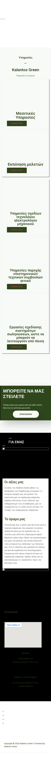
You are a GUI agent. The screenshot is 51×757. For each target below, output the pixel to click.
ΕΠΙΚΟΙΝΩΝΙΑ (26, 414)
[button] (17, 123)
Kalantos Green (11, 5)
